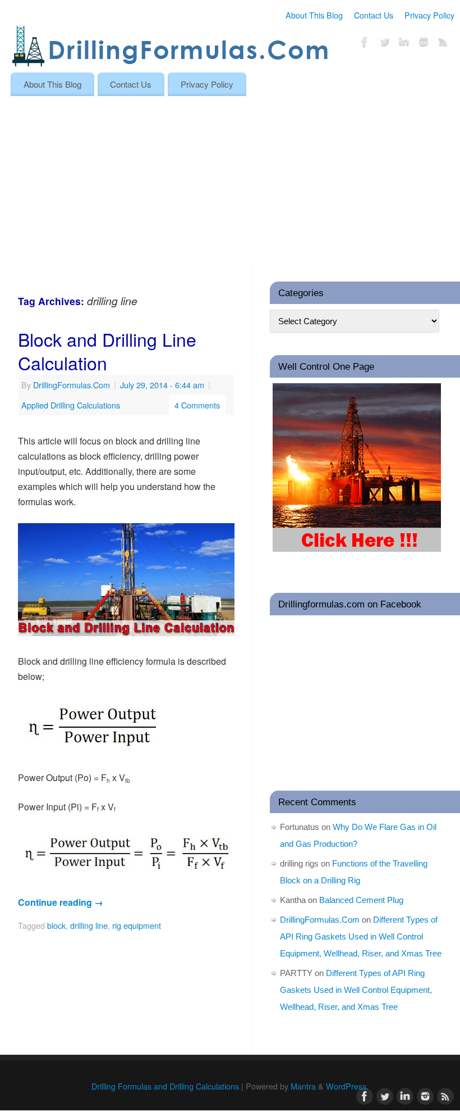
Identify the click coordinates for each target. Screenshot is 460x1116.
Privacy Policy (429, 15)
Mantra (303, 1086)
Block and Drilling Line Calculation (107, 350)
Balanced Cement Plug (361, 900)
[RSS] (443, 43)
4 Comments (197, 405)
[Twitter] (384, 43)
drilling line (89, 925)
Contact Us (373, 15)
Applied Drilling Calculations (70, 405)
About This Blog (314, 15)
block (56, 925)
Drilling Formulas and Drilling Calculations (165, 1086)
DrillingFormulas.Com (71, 385)
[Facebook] (364, 43)
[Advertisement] (230, 180)
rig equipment (136, 925)
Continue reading (60, 902)
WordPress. (347, 1086)
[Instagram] (423, 43)
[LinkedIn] (403, 43)
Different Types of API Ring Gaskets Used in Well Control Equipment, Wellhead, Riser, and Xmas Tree (360, 936)
